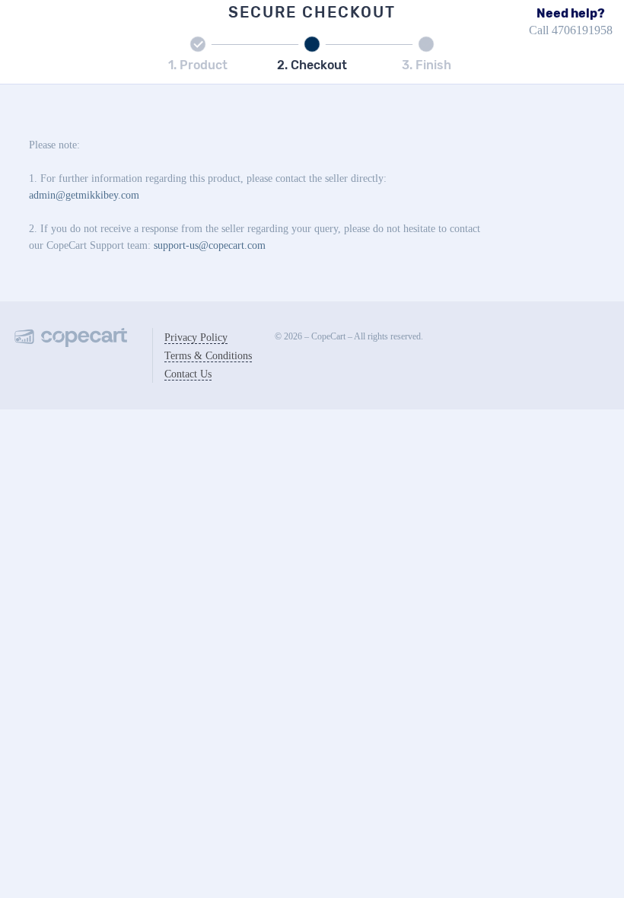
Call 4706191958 (571, 30)
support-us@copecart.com (210, 245)
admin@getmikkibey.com (84, 195)
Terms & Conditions (208, 355)
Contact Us (188, 374)
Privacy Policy (196, 337)
